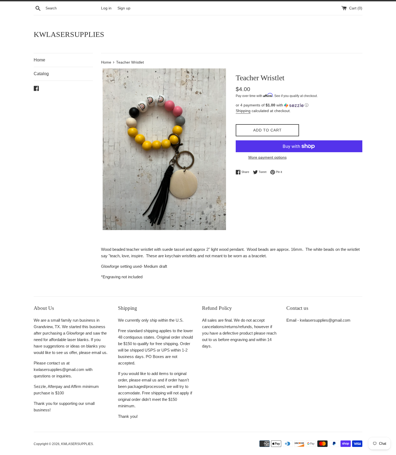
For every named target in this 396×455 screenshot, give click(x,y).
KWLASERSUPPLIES (69, 34)
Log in (106, 8)
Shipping (243, 111)
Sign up (123, 8)
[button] (299, 105)
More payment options (267, 157)
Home (39, 60)
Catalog (41, 73)
